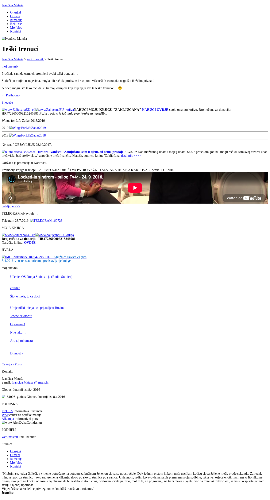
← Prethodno (11, 95)
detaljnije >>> (11, 206)
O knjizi (15, 12)
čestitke (15, 288)
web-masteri (10, 437)
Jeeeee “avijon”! (21, 316)
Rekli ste (16, 24)
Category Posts (12, 364)
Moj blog (16, 27)
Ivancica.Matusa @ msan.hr (30, 382)
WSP (5, 415)
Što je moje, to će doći (25, 296)
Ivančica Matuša (12, 5)
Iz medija (16, 20)
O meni (15, 16)
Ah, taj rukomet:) (21, 340)
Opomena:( (17, 324)
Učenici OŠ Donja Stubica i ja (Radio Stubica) (41, 276)
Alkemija (8, 418)
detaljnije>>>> (131, 155)
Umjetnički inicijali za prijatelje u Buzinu (37, 307)
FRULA (7, 411)
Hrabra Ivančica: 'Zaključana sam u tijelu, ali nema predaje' (81, 152)
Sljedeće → (9, 102)
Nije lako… (18, 332)
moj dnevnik (10, 66)
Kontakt (15, 31)
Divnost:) (16, 353)
